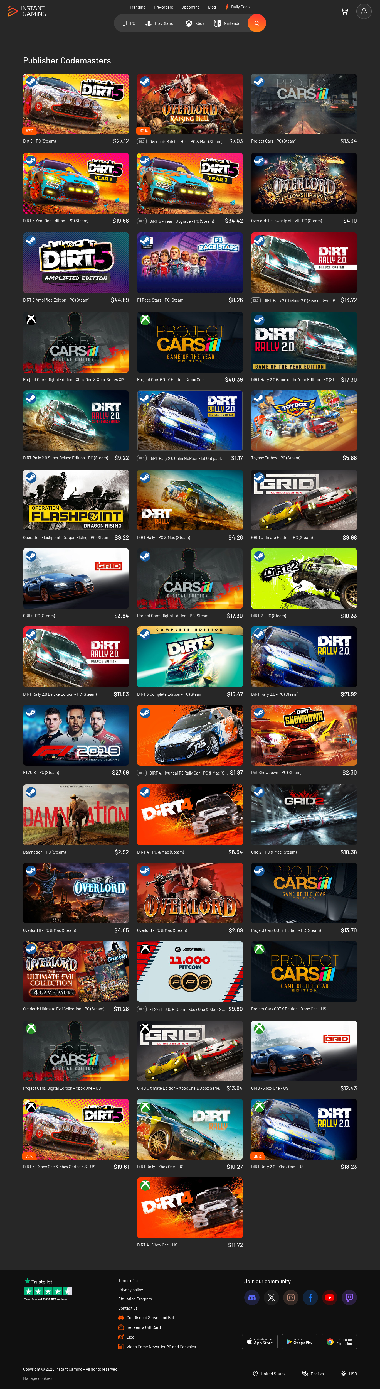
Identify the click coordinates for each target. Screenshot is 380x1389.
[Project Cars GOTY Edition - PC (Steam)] (304, 893)
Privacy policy (130, 1289)
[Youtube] (329, 1297)
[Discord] (252, 1297)
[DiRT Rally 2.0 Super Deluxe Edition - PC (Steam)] (76, 420)
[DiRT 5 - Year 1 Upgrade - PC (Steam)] (190, 183)
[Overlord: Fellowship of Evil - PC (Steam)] (304, 183)
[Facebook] (310, 1297)
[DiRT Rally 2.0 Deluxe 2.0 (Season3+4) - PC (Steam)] (304, 262)
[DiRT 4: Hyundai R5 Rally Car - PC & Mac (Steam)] (190, 735)
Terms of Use (130, 1280)
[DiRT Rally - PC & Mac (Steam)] (190, 500)
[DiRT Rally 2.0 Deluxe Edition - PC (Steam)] (76, 656)
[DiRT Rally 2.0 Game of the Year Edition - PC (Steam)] (304, 342)
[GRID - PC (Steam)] (76, 578)
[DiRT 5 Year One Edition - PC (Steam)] (76, 183)
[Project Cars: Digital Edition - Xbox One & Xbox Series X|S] (76, 342)
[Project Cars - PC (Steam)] (304, 104)
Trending (137, 6)
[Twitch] (349, 1297)
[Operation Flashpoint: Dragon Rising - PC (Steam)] (76, 500)
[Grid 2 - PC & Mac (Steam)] (304, 814)
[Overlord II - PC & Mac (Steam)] (76, 893)
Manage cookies (37, 1378)
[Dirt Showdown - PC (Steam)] (304, 735)
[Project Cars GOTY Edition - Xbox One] (190, 342)
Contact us (127, 1307)
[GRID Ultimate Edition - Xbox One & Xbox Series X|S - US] (190, 1051)
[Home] (27, 11)
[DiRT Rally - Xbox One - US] (190, 1129)
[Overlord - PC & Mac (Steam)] (190, 893)
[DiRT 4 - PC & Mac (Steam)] (190, 814)
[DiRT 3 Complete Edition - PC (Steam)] (190, 656)
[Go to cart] (344, 11)
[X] (271, 1297)
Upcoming (190, 6)
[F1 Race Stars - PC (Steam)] (190, 262)
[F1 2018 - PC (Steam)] (76, 735)
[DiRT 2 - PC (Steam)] (304, 578)
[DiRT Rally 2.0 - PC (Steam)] (304, 656)
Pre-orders (163, 6)
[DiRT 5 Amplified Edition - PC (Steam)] (76, 262)
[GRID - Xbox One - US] (304, 1051)
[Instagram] (290, 1297)
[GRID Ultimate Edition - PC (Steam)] (304, 500)
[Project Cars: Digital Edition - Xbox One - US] (76, 1051)
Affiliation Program (135, 1298)
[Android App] (299, 1341)
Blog (212, 6)
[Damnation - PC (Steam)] (76, 814)
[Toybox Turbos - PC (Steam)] (304, 420)
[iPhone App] (260, 1341)
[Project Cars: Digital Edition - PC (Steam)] (190, 578)
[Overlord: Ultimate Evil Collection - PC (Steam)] (76, 971)
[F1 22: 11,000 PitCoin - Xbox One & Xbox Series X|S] (190, 971)
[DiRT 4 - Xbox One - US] (190, 1207)
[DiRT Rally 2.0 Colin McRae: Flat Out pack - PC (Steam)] (190, 420)
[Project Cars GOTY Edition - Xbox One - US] (304, 971)
